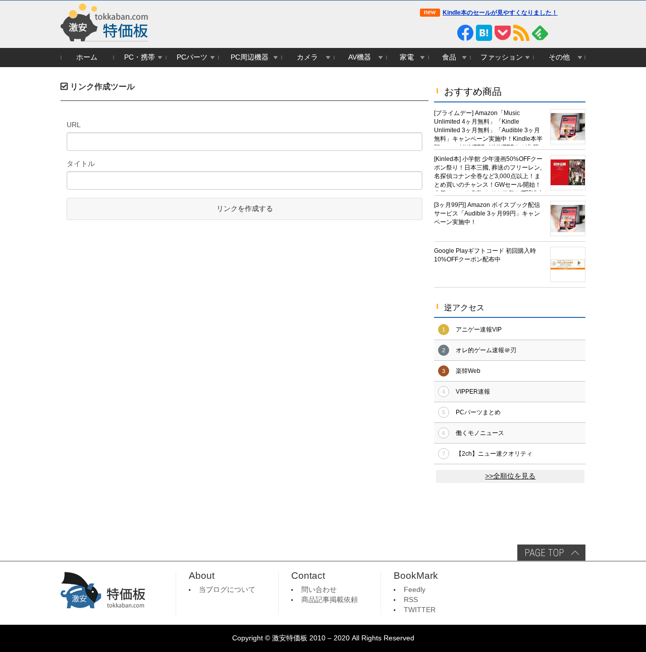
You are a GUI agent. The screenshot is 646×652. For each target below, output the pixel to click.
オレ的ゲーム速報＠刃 (486, 350)
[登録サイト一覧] (559, 33)
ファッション (501, 57)
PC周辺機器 (249, 57)
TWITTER (420, 610)
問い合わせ (319, 589)
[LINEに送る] (447, 33)
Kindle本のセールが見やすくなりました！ (500, 12)
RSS (411, 600)
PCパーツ (192, 57)
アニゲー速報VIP (479, 329)
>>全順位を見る (510, 476)
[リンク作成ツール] (577, 33)
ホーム (86, 57)
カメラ (307, 57)
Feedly (414, 589)
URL (74, 125)
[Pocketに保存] (503, 33)
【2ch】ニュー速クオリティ (494, 453)
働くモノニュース (480, 433)
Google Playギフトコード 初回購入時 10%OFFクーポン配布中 (485, 255)
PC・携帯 (139, 57)
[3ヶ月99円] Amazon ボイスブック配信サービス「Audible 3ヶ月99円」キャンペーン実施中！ (487, 213)
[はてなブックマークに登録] (484, 33)
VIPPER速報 (473, 391)
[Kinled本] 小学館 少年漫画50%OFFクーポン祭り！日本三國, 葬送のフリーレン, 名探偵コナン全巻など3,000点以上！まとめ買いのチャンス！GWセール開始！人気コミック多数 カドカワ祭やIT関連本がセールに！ (489, 173)
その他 (559, 57)
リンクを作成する (245, 208)
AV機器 (359, 57)
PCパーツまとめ (478, 412)
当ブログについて (227, 589)
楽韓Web (468, 370)
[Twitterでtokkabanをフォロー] (428, 33)
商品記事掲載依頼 (329, 600)
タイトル (81, 163)
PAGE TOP (551, 553)
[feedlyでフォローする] (540, 33)
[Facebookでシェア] (465, 33)
